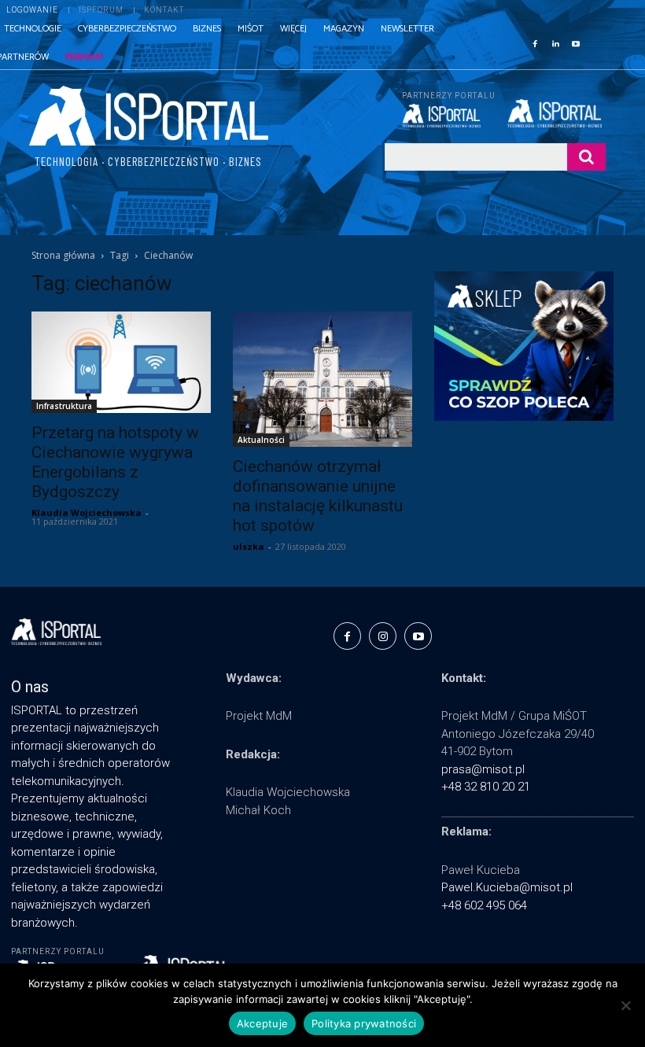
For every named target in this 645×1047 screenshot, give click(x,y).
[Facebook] (535, 42)
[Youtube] (576, 42)
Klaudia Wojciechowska (86, 512)
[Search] (586, 157)
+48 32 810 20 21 (485, 787)
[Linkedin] (555, 42)
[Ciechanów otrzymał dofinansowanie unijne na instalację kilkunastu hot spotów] (322, 379)
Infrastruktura (64, 405)
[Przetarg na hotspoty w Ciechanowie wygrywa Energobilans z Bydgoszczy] (121, 362)
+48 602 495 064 (484, 905)
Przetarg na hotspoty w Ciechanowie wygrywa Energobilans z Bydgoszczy (115, 462)
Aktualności (261, 439)
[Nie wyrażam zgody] (625, 1005)
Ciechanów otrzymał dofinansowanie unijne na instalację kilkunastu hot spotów (318, 496)
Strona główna (63, 255)
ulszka (248, 546)
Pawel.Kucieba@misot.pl (507, 887)
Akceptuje (262, 1023)
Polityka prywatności (363, 1023)
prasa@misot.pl (483, 769)
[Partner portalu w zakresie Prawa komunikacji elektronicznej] (556, 113)
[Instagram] (382, 636)
